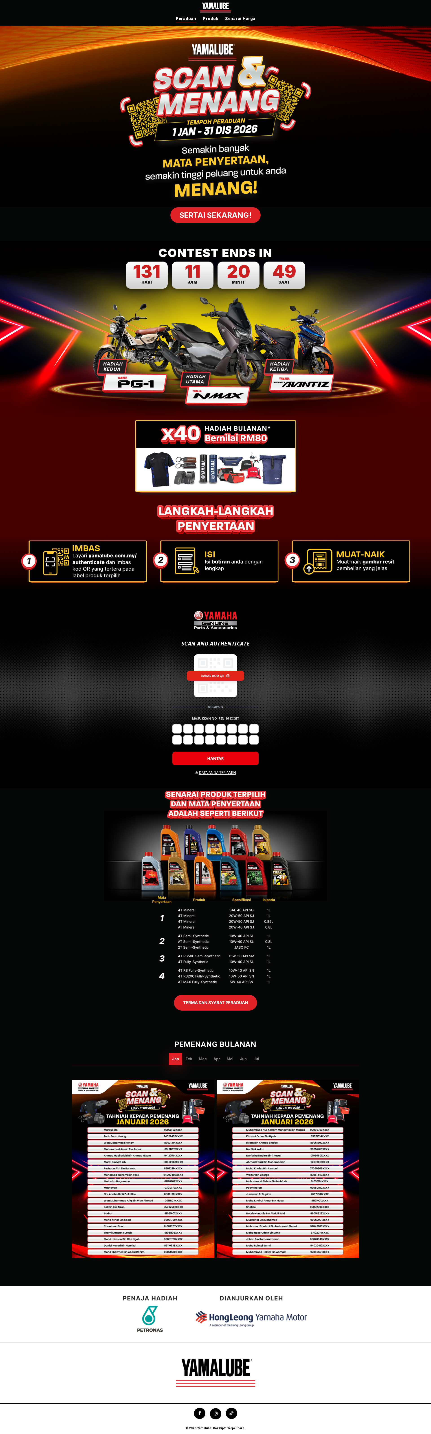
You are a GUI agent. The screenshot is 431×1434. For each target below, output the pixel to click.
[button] (215, 215)
